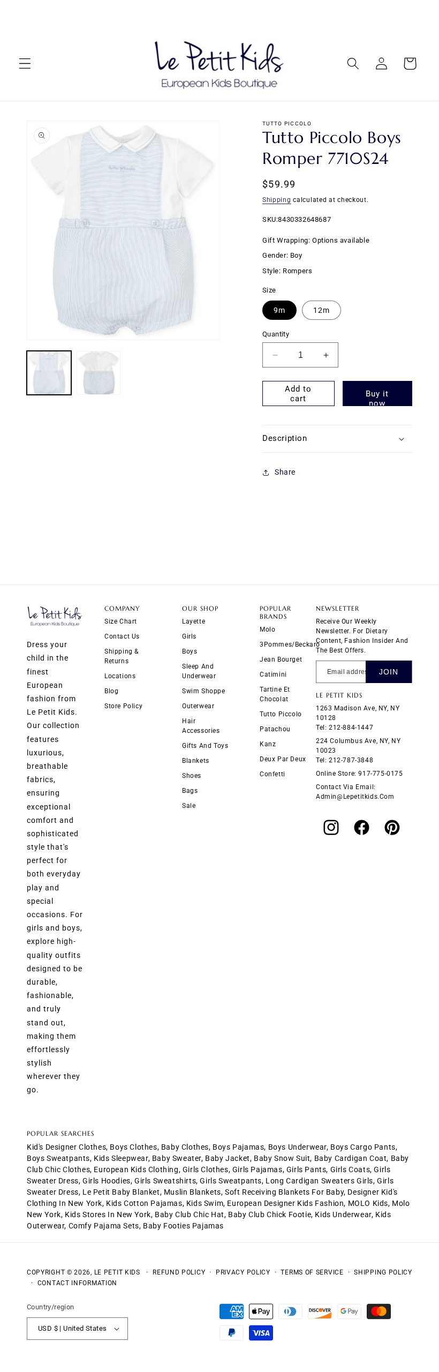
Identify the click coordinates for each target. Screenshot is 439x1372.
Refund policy (179, 1272)
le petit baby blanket (121, 1192)
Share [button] (285, 472)
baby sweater (176, 1158)
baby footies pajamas (183, 1225)
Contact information (77, 1283)
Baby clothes (185, 1147)
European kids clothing (136, 1169)
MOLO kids (368, 1203)
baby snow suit (282, 1158)
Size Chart (120, 621)
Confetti (272, 774)
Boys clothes (133, 1147)
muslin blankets (192, 1192)
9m (279, 310)
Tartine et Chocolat (275, 694)
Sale (188, 805)
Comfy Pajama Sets (104, 1225)
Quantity (275, 334)
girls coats (350, 1169)
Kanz (268, 744)
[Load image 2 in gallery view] (99, 373)
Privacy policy (243, 1272)
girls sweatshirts (165, 1180)
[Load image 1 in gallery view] (49, 373)
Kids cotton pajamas (144, 1203)
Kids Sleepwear (121, 1158)
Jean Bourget (281, 659)
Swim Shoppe (203, 691)
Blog (111, 691)
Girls (189, 636)
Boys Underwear (297, 1147)
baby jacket (227, 1158)
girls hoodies (106, 1180)
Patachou (275, 729)
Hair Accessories (201, 725)
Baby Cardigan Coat (350, 1158)
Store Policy (123, 706)
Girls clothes (206, 1169)
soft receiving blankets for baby (284, 1192)
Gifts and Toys (205, 745)
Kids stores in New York (108, 1214)
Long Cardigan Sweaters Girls (319, 1180)
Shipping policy (383, 1272)
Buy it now (377, 397)
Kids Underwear (343, 1214)
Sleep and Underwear (199, 671)
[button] (25, 63)
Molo (267, 629)
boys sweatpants (58, 1158)
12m (321, 310)
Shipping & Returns (121, 656)
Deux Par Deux (283, 759)
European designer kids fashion (285, 1203)
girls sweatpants (231, 1180)
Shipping (276, 200)
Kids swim (204, 1203)
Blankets (195, 760)
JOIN (388, 672)
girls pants (306, 1169)
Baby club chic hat (189, 1214)
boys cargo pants (363, 1147)
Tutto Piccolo (281, 714)
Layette (193, 621)
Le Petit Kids (117, 1272)
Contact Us (122, 636)
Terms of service (312, 1272)
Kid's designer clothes (66, 1147)
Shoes (191, 775)
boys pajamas (238, 1147)
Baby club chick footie (269, 1214)
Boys (189, 651)
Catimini (273, 674)
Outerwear (198, 706)
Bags (190, 790)
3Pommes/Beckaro (290, 644)
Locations (119, 676)
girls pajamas (257, 1169)
